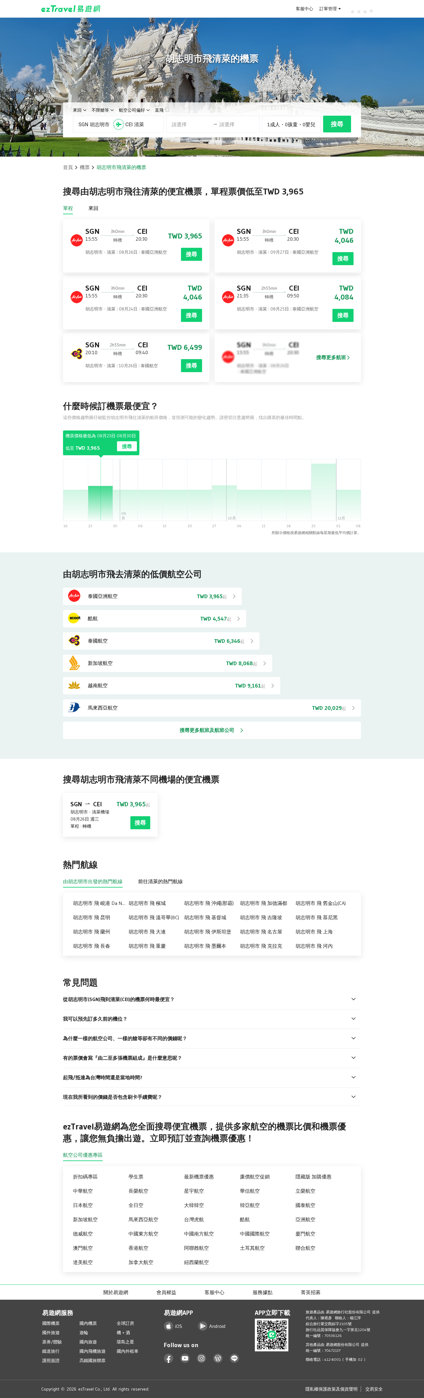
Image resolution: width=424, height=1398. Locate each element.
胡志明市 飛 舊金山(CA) (320, 903)
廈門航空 (305, 1234)
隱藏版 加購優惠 (313, 1176)
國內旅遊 (88, 1342)
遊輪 (83, 1332)
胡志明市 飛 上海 (314, 931)
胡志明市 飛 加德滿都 (263, 903)
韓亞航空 (250, 1205)
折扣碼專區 (85, 1176)
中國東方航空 (143, 1234)
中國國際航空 (255, 1234)
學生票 (136, 1176)
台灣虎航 (194, 1219)
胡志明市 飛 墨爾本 (205, 946)
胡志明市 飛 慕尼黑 (316, 917)
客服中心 (304, 8)
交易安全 (374, 1389)
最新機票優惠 (199, 1176)
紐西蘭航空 (196, 1262)
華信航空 (250, 1191)
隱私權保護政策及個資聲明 (331, 1389)
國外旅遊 (51, 1332)
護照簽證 (51, 1360)
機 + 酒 (123, 1332)
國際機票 (51, 1323)
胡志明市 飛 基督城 (205, 917)
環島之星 (125, 1342)
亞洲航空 (305, 1219)
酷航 (245, 1219)
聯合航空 (305, 1248)
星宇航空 (194, 1191)
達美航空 (83, 1262)
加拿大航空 (141, 1262)
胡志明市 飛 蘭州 (91, 931)
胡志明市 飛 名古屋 (261, 931)
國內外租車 (127, 1351)
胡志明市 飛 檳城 (147, 903)
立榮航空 (305, 1191)
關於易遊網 (115, 1292)
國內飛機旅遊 (92, 1351)
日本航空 (83, 1205)
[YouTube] (185, 1358)
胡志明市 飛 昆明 (91, 917)
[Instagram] (201, 1358)
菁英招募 (311, 1292)
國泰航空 (305, 1205)
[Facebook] (169, 1358)
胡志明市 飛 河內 (314, 946)
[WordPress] (218, 1358)
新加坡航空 (85, 1219)
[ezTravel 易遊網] (71, 8)
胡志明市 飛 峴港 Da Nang (101, 903)
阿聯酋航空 (196, 1248)
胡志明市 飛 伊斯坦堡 (207, 931)
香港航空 (138, 1248)
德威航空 (83, 1234)
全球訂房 (125, 1323)
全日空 (136, 1205)
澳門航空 (83, 1248)
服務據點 (263, 1292)
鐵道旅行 (51, 1351)
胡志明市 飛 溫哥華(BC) (154, 917)
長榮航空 (138, 1191)
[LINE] (234, 1358)
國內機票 (88, 1323)
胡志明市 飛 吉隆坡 (261, 917)
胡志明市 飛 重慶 (147, 946)
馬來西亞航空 (143, 1219)
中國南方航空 (199, 1234)
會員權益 (166, 1292)
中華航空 (83, 1191)
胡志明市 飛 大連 (147, 931)
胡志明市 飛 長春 (91, 946)
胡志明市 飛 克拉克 (261, 946)
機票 (85, 167)
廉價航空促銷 (255, 1176)
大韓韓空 (194, 1205)
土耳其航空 (252, 1248)
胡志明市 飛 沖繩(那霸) (209, 903)
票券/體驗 (52, 1342)
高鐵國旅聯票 (92, 1360)
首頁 (68, 167)
